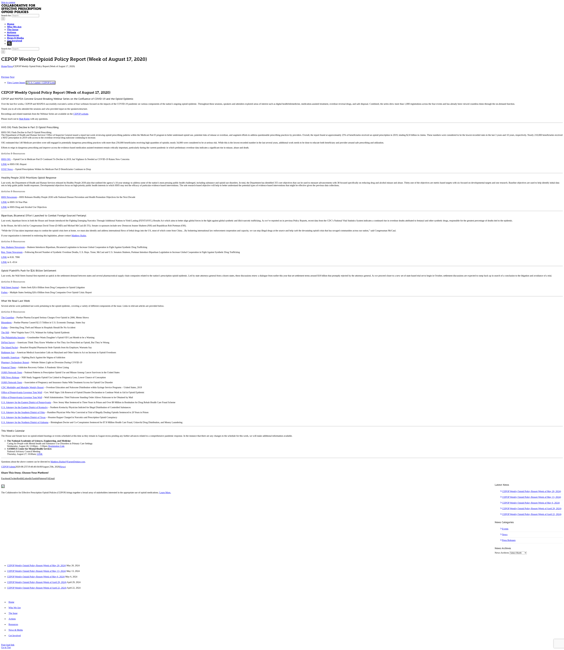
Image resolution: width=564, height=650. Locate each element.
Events (505, 529)
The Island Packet (9, 347)
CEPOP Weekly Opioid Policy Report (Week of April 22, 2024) (531, 514)
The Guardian (7, 317)
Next (12, 77)
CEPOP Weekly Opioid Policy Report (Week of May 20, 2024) (531, 491)
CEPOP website (80, 114)
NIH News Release (10, 377)
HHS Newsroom (9, 197)
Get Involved (15, 635)
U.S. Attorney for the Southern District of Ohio (23, 412)
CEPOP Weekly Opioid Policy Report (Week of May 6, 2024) (531, 503)
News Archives (502, 552)
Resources (13, 624)
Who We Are (15, 607)
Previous (5, 77)
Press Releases (509, 540)
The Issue (13, 613)
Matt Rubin (24, 119)
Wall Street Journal (10, 287)
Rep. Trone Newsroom (11, 252)
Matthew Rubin (79, 235)
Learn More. (165, 492)
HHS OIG (6, 159)
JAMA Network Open (11, 372)
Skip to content (8, 2)
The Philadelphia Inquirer (13, 337)
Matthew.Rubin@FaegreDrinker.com (68, 461)
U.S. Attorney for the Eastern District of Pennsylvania (26, 402)
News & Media (16, 630)
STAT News (7, 169)
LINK (4, 164)
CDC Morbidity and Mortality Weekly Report (22, 387)
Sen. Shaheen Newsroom (13, 247)
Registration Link (56, 446)
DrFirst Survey (8, 342)
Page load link (7, 645)
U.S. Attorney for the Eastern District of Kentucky (24, 407)
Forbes (4, 292)
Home (11, 602)
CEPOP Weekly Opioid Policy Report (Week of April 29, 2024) (531, 508)
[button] (9, 43)
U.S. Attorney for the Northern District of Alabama (24, 422)
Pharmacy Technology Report (15, 362)
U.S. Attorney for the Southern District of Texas (23, 417)
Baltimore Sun (8, 352)
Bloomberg (6, 322)
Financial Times (8, 367)
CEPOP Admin (8, 466)
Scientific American (10, 357)
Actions (12, 619)
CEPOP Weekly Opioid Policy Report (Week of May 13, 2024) (531, 497)
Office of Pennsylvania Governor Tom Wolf (21, 392)
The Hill (5, 332)
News (62, 466)
